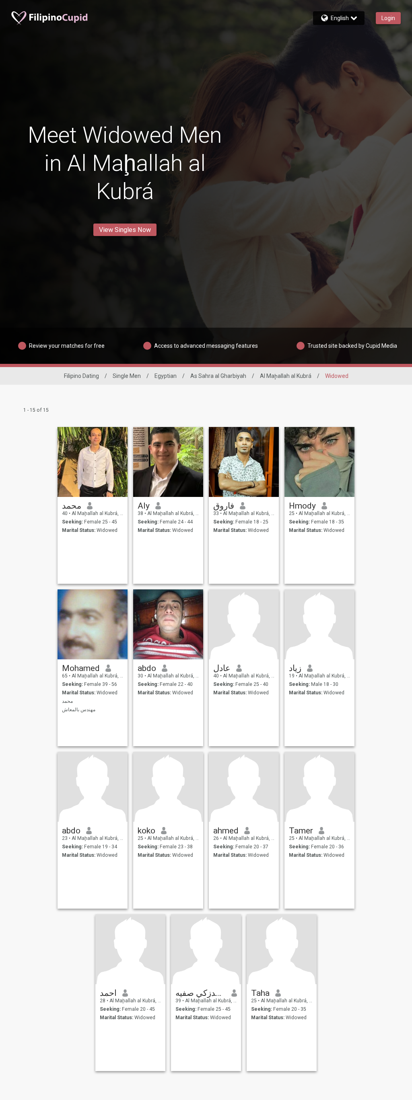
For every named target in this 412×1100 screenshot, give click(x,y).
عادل (222, 668)
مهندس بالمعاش (78, 709)
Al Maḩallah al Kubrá (285, 376)
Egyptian (165, 376)
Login (388, 18)
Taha (260, 993)
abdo (147, 668)
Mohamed (81, 668)
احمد (108, 993)
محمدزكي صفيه (200, 993)
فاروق (223, 506)
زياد (295, 668)
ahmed (226, 830)
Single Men (127, 376)
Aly (144, 506)
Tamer (301, 830)
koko (146, 830)
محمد (71, 506)
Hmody (302, 506)
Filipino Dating (81, 376)
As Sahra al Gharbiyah (218, 376)
